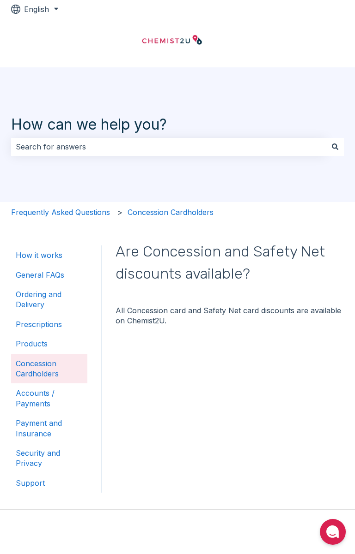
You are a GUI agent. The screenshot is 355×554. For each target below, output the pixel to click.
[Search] (335, 146)
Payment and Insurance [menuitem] (39, 428)
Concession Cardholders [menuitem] (37, 368)
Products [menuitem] (32, 343)
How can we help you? (89, 124)
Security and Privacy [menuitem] (38, 458)
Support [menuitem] (30, 483)
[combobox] (168, 146)
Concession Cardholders (171, 212)
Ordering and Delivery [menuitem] (38, 299)
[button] (333, 532)
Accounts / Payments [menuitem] (35, 398)
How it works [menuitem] (39, 255)
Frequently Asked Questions (60, 212)
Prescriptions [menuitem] (39, 324)
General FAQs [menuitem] (40, 275)
